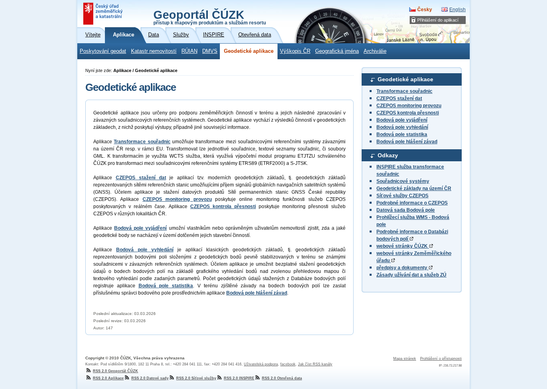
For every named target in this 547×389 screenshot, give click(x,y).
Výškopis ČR (295, 51)
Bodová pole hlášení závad (406, 141)
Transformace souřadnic (404, 91)
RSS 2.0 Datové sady (150, 378)
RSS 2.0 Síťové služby (196, 378)
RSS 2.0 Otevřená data (282, 378)
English (457, 9)
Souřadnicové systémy (402, 181)
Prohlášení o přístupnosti (441, 359)
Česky (424, 9)
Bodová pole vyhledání (402, 127)
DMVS (209, 51)
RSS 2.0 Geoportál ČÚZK (115, 371)
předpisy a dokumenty (402, 268)
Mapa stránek (404, 359)
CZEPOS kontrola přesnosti (407, 113)
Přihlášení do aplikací (438, 20)
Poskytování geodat (103, 51)
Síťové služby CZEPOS (402, 196)
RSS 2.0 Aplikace (108, 378)
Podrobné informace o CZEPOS (412, 203)
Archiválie (375, 51)
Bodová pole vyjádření (401, 120)
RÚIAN (189, 51)
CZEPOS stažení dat (399, 98)
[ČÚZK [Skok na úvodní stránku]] (103, 13)
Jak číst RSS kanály (315, 364)
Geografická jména (337, 51)
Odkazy (388, 155)
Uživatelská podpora (261, 364)
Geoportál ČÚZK (209, 16)
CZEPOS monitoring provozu (408, 105)
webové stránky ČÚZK (402, 246)
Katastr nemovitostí (154, 51)
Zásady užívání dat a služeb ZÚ (411, 275)
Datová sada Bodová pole (405, 210)
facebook (288, 364)
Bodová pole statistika (401, 134)
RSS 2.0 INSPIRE (239, 378)
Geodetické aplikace (249, 51)
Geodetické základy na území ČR (413, 188)
